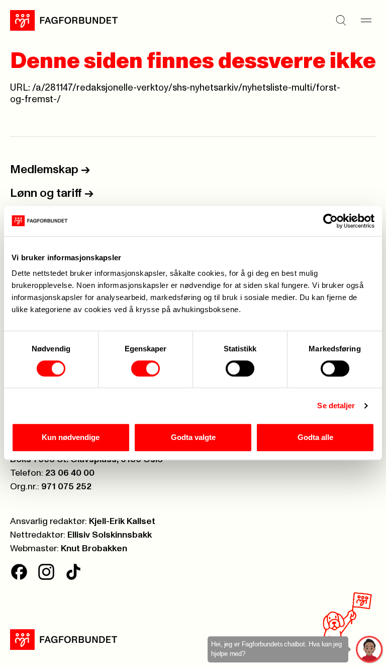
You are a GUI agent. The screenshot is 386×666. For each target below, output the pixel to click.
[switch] (145, 368)
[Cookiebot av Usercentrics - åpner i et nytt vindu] (330, 221)
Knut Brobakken (94, 548)
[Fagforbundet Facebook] (19, 572)
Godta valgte (193, 437)
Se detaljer (336, 405)
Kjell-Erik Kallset (122, 521)
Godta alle (315, 437)
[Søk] (341, 20)
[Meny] (366, 20)
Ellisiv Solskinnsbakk (109, 535)
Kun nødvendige (71, 437)
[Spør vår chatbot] (369, 649)
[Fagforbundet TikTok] (73, 572)
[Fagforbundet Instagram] (46, 572)
